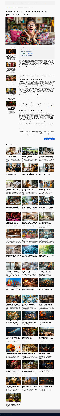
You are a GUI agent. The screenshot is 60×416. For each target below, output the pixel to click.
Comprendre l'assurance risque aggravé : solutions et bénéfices (13, 191)
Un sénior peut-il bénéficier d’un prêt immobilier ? (12, 370)
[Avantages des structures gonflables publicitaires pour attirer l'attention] (30, 233)
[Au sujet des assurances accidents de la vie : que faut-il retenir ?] (46, 348)
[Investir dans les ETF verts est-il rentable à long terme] (46, 249)
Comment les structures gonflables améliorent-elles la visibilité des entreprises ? (13, 289)
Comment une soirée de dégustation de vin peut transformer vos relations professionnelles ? (12, 224)
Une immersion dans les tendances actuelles (27, 49)
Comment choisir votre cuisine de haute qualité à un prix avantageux (13, 256)
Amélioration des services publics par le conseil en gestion (45, 174)
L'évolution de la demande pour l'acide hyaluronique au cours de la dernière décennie (13, 339)
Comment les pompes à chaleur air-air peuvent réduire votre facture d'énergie (29, 322)
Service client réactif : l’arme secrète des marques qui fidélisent (13, 174)
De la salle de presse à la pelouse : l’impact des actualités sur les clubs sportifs (29, 158)
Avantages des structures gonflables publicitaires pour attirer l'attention (29, 240)
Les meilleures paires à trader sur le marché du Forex (46, 370)
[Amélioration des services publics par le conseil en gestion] (46, 167)
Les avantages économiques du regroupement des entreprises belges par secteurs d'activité (13, 322)
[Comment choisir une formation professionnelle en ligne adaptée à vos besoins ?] (30, 183)
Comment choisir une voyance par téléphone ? (11, 56)
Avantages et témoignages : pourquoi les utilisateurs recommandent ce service (13, 207)
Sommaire (22, 47)
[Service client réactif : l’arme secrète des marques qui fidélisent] (13, 167)
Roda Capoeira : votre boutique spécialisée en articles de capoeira (11, 69)
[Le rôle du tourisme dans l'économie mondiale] (30, 348)
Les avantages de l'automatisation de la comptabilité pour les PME (28, 339)
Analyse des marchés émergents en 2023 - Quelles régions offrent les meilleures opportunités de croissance (46, 240)
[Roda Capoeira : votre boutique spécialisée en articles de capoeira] (11, 64)
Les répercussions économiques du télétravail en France (46, 339)
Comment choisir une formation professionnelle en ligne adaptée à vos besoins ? (29, 191)
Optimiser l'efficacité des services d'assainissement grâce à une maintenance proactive (45, 273)
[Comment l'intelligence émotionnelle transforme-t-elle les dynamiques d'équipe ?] (46, 183)
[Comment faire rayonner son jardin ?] (11, 78)
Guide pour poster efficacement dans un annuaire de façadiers (29, 273)
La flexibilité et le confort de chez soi (26, 55)
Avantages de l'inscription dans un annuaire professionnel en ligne (29, 256)
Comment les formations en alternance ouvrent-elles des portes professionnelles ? (46, 207)
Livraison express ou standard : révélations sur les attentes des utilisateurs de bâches (46, 158)
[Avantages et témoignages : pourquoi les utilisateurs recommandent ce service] (13, 200)
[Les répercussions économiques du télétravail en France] (46, 331)
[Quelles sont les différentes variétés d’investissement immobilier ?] (30, 364)
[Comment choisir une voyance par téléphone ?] (11, 51)
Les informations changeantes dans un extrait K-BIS (13, 354)
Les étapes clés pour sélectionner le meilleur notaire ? (13, 240)
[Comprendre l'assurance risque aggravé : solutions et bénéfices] (13, 183)
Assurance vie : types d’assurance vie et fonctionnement (11, 108)
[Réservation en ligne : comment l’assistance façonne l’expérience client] (30, 167)
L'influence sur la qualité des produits (26, 51)
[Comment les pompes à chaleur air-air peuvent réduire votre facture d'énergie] (30, 315)
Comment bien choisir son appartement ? (11, 95)
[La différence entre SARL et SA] (13, 397)
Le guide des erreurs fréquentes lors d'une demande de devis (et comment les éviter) (11, 158)
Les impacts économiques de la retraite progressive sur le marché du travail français (46, 289)
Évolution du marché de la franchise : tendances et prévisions (45, 322)
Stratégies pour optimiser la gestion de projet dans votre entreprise (13, 273)
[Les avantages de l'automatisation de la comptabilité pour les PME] (30, 331)
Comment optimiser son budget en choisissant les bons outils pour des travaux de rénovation (29, 306)
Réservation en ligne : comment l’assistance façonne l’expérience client (29, 174)
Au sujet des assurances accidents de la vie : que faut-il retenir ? (46, 355)
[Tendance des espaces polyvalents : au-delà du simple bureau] (46, 216)
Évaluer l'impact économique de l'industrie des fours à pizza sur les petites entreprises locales (29, 290)
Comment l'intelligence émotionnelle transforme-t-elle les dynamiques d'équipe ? (46, 191)
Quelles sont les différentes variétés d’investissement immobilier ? (29, 371)
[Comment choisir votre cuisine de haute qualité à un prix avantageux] (13, 249)
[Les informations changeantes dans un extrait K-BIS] (13, 348)
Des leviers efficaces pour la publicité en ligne (45, 387)
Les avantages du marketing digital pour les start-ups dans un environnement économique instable (13, 306)
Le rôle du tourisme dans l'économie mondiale (28, 354)
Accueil (6, 7)
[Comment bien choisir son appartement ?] (11, 91)
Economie (10, 7)
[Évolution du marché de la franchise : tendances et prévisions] (46, 315)
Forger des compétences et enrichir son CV (27, 57)
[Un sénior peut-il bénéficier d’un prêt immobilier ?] (13, 364)
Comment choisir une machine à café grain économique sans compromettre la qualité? (29, 224)
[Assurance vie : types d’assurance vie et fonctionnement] (11, 103)
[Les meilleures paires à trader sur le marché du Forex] (46, 364)
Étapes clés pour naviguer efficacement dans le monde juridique (29, 207)
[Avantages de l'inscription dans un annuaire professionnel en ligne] (30, 249)
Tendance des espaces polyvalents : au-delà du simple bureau (45, 224)
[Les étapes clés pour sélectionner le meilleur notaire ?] (13, 233)
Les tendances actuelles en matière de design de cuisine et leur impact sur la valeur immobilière (46, 306)
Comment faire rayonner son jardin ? (11, 82)
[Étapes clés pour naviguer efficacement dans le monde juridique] (30, 200)
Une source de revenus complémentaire (26, 53)
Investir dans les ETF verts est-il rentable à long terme (46, 256)
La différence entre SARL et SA (13, 403)
